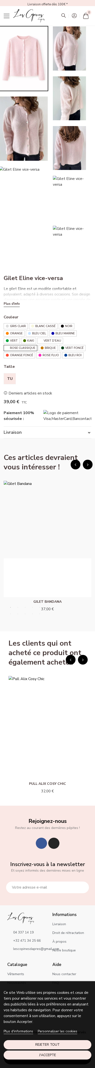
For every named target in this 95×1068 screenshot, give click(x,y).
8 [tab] (25, 613)
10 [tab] (39, 613)
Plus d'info (12, 304)
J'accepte (47, 1055)
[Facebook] (41, 843)
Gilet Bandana (47, 601)
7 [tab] (17, 613)
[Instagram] (53, 843)
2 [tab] (17, 607)
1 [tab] (10, 607)
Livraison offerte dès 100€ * (48, 4)
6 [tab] (10, 613)
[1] (82, 887)
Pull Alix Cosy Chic (47, 783)
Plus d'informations (18, 1031)
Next (88, 464)
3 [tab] (25, 607)
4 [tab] (32, 607)
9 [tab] (32, 613)
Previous (75, 464)
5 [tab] (39, 607)
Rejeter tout (47, 1044)
